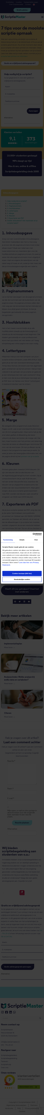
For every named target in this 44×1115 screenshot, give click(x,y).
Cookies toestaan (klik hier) (22, 573)
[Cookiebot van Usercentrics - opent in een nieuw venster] (33, 534)
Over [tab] (36, 540)
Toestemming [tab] (8, 540)
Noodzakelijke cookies (22, 579)
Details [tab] (22, 540)
